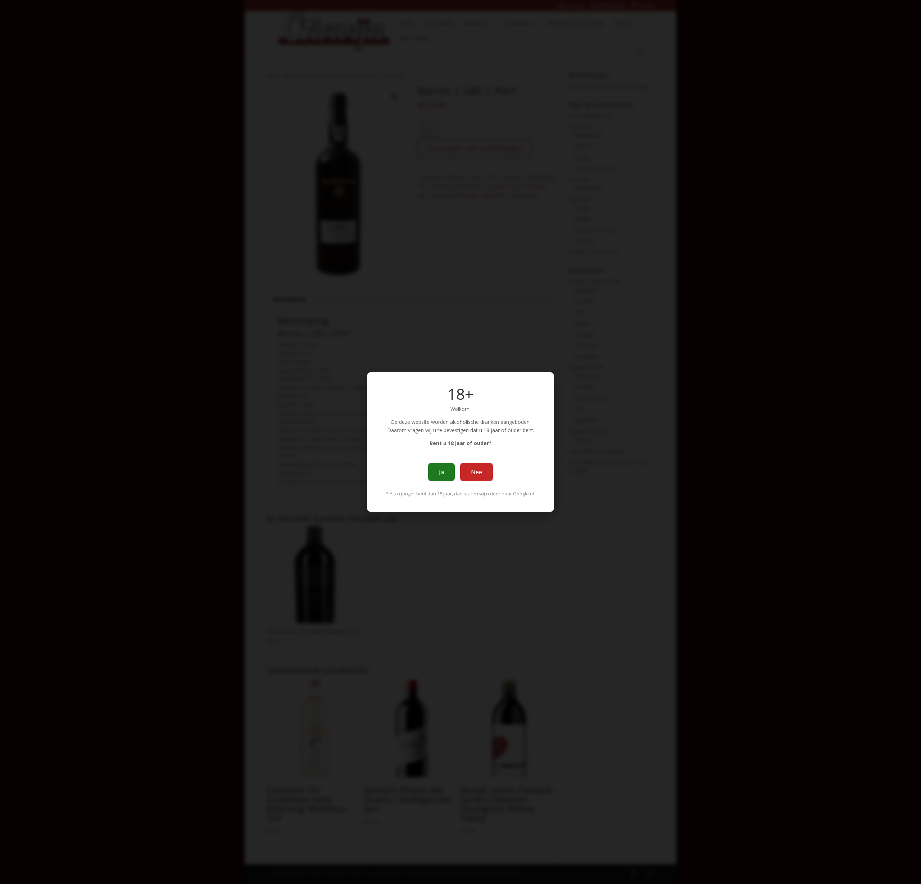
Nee (476, 472)
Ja (441, 472)
